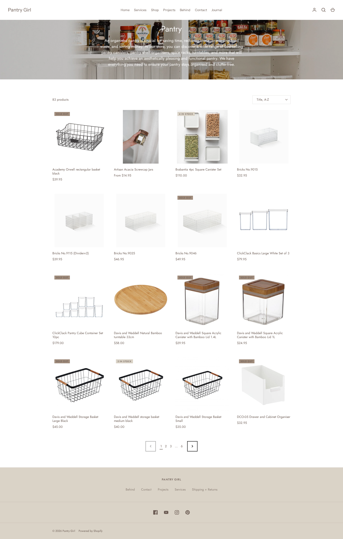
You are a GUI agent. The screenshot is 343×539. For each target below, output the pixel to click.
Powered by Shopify (90, 531)
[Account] (314, 10)
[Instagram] (176, 512)
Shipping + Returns (204, 489)
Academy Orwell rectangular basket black (76, 171)
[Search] (323, 10)
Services (140, 10)
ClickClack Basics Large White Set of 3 (263, 253)
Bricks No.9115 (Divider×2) (70, 253)
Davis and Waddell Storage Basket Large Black (75, 419)
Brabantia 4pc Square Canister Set (198, 169)
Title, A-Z (263, 99)
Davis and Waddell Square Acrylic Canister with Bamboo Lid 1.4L (198, 335)
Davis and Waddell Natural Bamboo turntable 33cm (138, 335)
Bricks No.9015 (247, 169)
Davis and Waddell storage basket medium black (136, 419)
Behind (185, 10)
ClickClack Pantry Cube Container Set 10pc (77, 335)
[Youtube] (166, 512)
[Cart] (332, 10)
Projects (169, 10)
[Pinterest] (187, 512)
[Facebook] (155, 512)
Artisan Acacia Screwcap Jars (133, 169)
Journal (216, 10)
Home (125, 10)
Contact (201, 10)
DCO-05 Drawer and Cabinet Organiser (263, 417)
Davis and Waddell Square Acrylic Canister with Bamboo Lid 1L (260, 335)
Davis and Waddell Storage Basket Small (198, 419)
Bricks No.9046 (186, 253)
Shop (155, 10)
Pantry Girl (19, 10)
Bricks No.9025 (124, 253)
